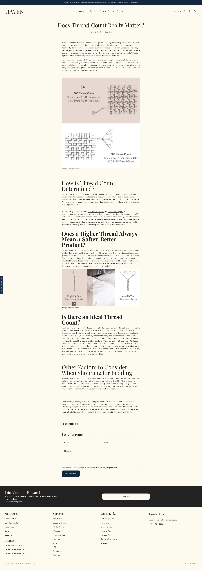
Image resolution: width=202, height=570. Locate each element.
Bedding (8, 535)
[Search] (184, 11)
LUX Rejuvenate (11, 523)
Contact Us (57, 551)
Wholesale (57, 531)
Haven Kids (9, 527)
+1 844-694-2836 (156, 524)
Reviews (56, 555)
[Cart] (194, 11)
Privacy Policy (106, 535)
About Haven (58, 519)
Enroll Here (126, 497)
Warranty (104, 543)
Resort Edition (10, 519)
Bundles (8, 531)
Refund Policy (106, 531)
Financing (105, 523)
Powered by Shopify (29, 563)
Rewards (56, 539)
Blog (55, 543)
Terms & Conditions (109, 539)
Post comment (71, 474)
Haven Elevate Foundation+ (16, 554)
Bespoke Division (60, 523)
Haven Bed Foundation (14, 546)
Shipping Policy (107, 527)
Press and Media (59, 535)
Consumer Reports (115, 212)
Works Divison (58, 527)
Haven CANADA (15, 563)
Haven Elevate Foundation (16, 550)
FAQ (54, 547)
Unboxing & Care (108, 519)
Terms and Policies (191, 563)
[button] (1, 285)
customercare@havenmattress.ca (163, 520)
